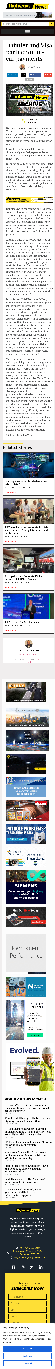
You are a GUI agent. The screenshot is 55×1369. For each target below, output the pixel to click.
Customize (27, 1356)
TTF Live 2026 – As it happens (22, 622)
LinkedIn (28, 662)
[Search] (51, 24)
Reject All (27, 1363)
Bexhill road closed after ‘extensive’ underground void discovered (25, 1180)
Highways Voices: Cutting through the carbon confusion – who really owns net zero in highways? (27, 1107)
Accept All (27, 1349)
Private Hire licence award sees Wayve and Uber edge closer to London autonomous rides (26, 1168)
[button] (12, 75)
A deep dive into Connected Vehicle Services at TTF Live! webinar (25, 578)
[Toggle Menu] (27, 31)
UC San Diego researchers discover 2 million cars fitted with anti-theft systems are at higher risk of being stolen (28, 1131)
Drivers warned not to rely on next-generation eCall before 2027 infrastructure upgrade (25, 1192)
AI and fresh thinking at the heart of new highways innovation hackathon (27, 1120)
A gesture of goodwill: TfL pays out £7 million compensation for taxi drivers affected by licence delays (26, 1155)
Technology (31, 120)
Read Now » (10, 493)
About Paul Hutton (28, 654)
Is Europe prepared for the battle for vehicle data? (26, 483)
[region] (27, 1346)
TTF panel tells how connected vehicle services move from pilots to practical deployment (26, 530)
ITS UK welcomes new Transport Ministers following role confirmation (28, 1143)
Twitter (39, 659)
